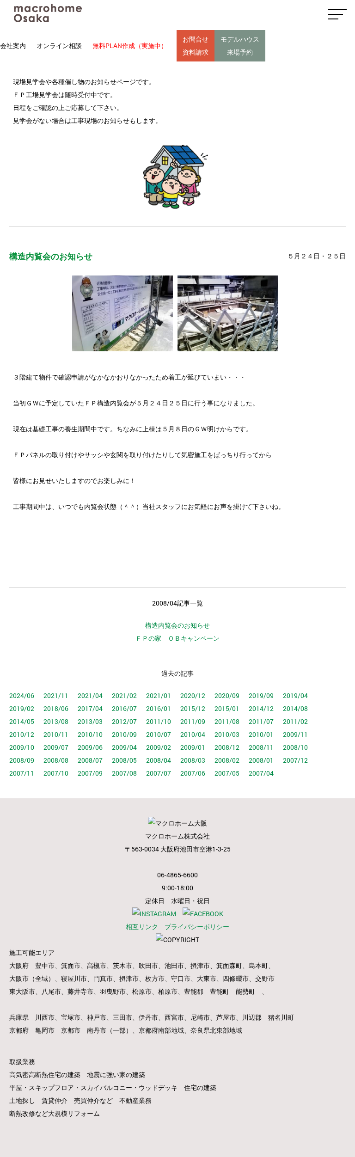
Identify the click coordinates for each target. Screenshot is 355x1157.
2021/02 (124, 695)
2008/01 (261, 760)
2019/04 (295, 695)
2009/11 (295, 734)
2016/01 (158, 708)
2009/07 (55, 747)
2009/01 (192, 747)
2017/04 (90, 708)
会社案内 (13, 45)
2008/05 (124, 760)
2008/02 (226, 760)
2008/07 (90, 760)
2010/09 (124, 734)
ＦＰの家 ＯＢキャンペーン (177, 638)
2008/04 (158, 760)
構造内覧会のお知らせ (177, 625)
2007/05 (226, 773)
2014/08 (295, 708)
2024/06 (21, 695)
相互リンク (142, 926)
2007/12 (295, 760)
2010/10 (90, 734)
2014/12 (261, 708)
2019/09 (261, 695)
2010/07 (158, 734)
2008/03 (192, 760)
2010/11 (55, 734)
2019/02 (21, 708)
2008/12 (226, 747)
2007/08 (124, 773)
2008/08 (55, 760)
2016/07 (124, 708)
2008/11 (261, 747)
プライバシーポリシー (197, 926)
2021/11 (55, 695)
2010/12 (21, 734)
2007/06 (192, 773)
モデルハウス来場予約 (239, 45)
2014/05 (21, 721)
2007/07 (158, 773)
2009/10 (21, 747)
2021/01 (158, 695)
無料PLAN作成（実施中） (129, 45)
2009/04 (124, 747)
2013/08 (55, 721)
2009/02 (158, 747)
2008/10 (295, 747)
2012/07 (124, 721)
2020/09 (226, 695)
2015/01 (226, 708)
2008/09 (21, 760)
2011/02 (295, 721)
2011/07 (261, 721)
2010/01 (261, 734)
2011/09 (192, 721)
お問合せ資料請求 (195, 45)
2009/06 (90, 747)
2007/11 (21, 773)
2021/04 (90, 695)
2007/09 (90, 773)
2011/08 (226, 721)
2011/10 (158, 721)
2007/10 (55, 773)
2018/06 (55, 708)
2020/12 (192, 695)
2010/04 (192, 734)
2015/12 (192, 708)
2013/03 (90, 721)
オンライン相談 (59, 45)
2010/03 (226, 734)
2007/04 (261, 773)
